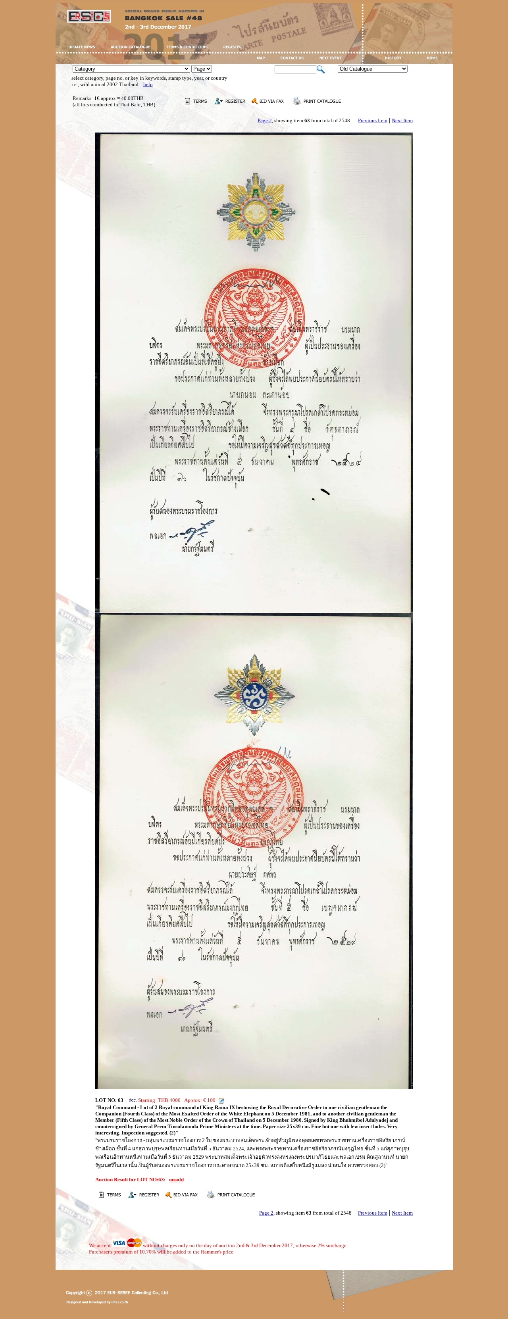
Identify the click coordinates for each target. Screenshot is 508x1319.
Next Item (402, 120)
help (148, 84)
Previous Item (372, 120)
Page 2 (265, 120)
